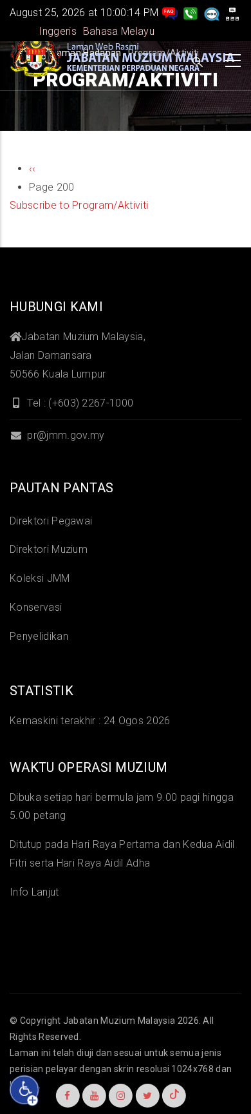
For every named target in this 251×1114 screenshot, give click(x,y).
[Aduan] (212, 12)
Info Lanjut (34, 892)
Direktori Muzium (49, 549)
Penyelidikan (39, 636)
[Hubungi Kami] (190, 12)
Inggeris (58, 31)
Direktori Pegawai (51, 521)
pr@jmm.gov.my (64, 435)
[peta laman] (232, 12)
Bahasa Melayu (118, 31)
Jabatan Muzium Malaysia (119, 1020)
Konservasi (36, 607)
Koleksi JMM (40, 578)
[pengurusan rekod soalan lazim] (170, 12)
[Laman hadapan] (122, 57)
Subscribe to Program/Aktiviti (79, 205)
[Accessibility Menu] (24, 1090)
